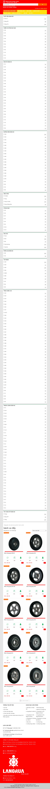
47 (5, 215)
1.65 (5, 449)
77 (5, 125)
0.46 (5, 418)
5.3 (5, 491)
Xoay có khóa (7, 201)
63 (5, 49)
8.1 (5, 507)
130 (5, 139)
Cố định (6, 195)
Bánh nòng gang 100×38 (9, 553)
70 (5, 52)
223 (5, 357)
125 (5, 136)
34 (5, 75)
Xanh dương (7, 244)
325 (5, 175)
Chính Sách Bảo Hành (8, 711)
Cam (6, 235)
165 (5, 329)
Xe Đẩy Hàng (7, 13)
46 (5, 35)
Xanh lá (6, 247)
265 (5, 167)
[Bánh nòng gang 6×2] (14, 642)
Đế (5, 253)
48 (5, 38)
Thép (6, 519)
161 (5, 326)
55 (5, 44)
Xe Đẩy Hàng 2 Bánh (31, 723)
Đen (5, 238)
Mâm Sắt (28, 721)
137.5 (6, 312)
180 (5, 337)
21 (5, 64)
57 (5, 105)
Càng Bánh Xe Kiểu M (31, 711)
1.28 (5, 435)
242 (5, 362)
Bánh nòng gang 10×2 (31, 553)
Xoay (6, 198)
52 (5, 218)
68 (5, 114)
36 (5, 80)
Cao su (6, 18)
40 (5, 86)
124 (5, 298)
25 (5, 66)
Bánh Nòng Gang (40, 707)
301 (5, 376)
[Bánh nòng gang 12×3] (36, 609)
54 (5, 221)
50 (5, 41)
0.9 (5, 427)
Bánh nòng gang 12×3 (31, 619)
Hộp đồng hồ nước (15, 785)
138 (5, 315)
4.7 (5, 488)
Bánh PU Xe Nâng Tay (41, 709)
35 (5, 78)
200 (5, 153)
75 (5, 119)
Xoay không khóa (8, 204)
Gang (6, 513)
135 (5, 306)
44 (5, 32)
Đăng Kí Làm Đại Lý (17, 13)
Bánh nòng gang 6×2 (8, 653)
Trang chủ (22, 10)
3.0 (5, 474)
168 (5, 334)
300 (5, 173)
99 (5, 401)
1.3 (5, 438)
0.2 (5, 407)
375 (5, 178)
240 (5, 359)
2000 (6, 273)
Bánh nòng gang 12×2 (9, 619)
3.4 (5, 477)
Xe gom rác (22, 785)
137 (5, 309)
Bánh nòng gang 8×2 (30, 653)
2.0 (5, 457)
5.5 (5, 496)
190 (5, 150)
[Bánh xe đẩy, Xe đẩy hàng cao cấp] (25, 2)
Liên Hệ (25, 13)
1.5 (5, 443)
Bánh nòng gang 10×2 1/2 (9, 586)
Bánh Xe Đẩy (36, 10)
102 (5, 295)
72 (5, 55)
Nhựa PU (6, 24)
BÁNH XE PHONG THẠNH (9, 7)
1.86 (5, 452)
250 (5, 162)
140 (5, 318)
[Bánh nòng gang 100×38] (14, 542)
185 (5, 148)
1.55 (5, 446)
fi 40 (5, 227)
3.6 (5, 480)
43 (5, 91)
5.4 (5, 493)
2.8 (5, 468)
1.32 (5, 441)
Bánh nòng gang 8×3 (8, 686)
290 (5, 170)
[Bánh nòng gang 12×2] (14, 609)
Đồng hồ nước (29, 785)
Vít (5, 255)
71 (5, 393)
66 (5, 390)
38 (5, 30)
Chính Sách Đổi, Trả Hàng (9, 713)
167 (5, 332)
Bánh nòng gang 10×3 (31, 586)
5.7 (5, 499)
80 (5, 189)
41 (5, 89)
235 (5, 159)
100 (5, 134)
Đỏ (5, 241)
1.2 (5, 432)
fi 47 (5, 229)
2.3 (5, 463)
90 (5, 128)
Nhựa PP (6, 21)
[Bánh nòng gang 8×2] (36, 642)
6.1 (5, 502)
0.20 (5, 410)
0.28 (5, 416)
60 (5, 46)
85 (5, 396)
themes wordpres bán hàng (13, 787)
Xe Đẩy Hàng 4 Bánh (41, 723)
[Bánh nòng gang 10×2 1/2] (14, 576)
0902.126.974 (44, 8)
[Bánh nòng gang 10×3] (36, 576)
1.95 (5, 455)
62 (5, 224)
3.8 (5, 482)
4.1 (5, 485)
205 (5, 156)
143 (5, 142)
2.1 (5, 460)
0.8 (5, 421)
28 (5, 69)
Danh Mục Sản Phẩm (10, 10)
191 (5, 348)
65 (5, 184)
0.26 (5, 413)
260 (5, 164)
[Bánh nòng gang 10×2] (36, 542)
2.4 (5, 466)
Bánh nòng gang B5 (30, 686)
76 (5, 58)
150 (5, 145)
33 (5, 72)
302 (5, 379)
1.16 (5, 430)
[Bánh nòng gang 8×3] (14, 676)
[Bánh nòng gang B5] (36, 676)
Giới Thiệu (29, 10)
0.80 (5, 424)
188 (5, 343)
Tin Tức (31, 13)
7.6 (5, 505)
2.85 (5, 471)
